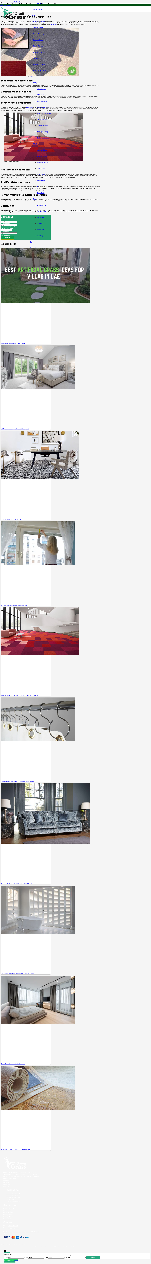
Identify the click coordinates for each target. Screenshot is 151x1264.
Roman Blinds (7, 1219)
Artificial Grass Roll (12, 1196)
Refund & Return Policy (42, 1246)
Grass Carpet (10, 1199)
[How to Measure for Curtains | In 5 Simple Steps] (38, 564)
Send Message (14, 1260)
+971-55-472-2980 (13, 1226)
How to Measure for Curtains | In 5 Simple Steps (14, 605)
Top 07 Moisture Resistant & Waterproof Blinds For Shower (17, 973)
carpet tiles (54, 24)
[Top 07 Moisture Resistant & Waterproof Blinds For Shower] (38, 933)
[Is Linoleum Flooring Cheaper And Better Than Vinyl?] (38, 1109)
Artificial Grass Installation (13, 1201)
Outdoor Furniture (8, 1212)
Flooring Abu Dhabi (9, 1216)
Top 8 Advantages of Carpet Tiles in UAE (12, 519)
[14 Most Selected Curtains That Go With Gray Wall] (38, 388)
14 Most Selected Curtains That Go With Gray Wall (15, 429)
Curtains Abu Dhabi (8, 1209)
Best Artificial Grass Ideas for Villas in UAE (13, 343)
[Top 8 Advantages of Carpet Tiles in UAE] (40, 479)
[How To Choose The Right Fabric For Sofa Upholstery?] (45, 843)
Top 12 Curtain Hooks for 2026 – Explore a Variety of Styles (17, 781)
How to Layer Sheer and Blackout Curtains (13, 1064)
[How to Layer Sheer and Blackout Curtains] (38, 1023)
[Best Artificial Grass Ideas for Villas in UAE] (45, 302)
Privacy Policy (53, 1246)
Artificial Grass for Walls (13, 1193)
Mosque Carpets (7, 1211)
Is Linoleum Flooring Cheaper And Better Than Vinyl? (16, 1149)
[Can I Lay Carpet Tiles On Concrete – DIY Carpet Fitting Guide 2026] (40, 655)
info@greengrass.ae (13, 1228)
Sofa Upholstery (7, 1214)
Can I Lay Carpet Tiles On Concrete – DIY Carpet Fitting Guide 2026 (20, 695)
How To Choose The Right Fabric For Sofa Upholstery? (16, 883)
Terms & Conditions (63, 1246)
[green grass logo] (13, 19)
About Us (73, 1246)
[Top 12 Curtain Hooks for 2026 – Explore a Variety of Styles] (38, 740)
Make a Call (12, 1262)
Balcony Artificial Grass (13, 1197)
